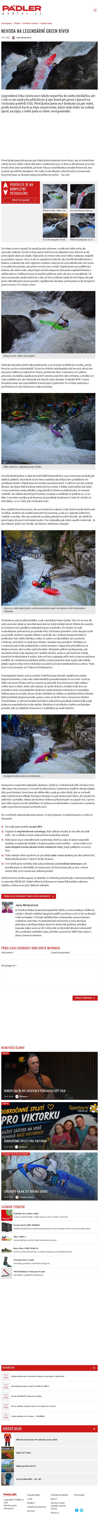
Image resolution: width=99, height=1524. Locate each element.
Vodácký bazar (12, 1428)
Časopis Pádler (33, 1495)
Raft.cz (54, 1499)
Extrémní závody (30, 23)
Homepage (6, 23)
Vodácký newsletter (59, 1495)
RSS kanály (79, 1495)
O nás (29, 1499)
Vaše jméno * (7, 952)
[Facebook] (76, 1510)
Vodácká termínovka (36, 1507)
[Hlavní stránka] (21, 10)
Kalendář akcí (8, 1367)
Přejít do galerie (20, 200)
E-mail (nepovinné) (60, 952)
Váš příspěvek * (9, 965)
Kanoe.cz (55, 1513)
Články (17, 23)
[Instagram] (81, 1510)
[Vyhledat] (87, 10)
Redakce (31, 1503)
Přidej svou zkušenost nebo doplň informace (27, 896)
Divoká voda (46, 23)
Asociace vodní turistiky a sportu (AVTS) (58, 1506)
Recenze (31, 1511)
